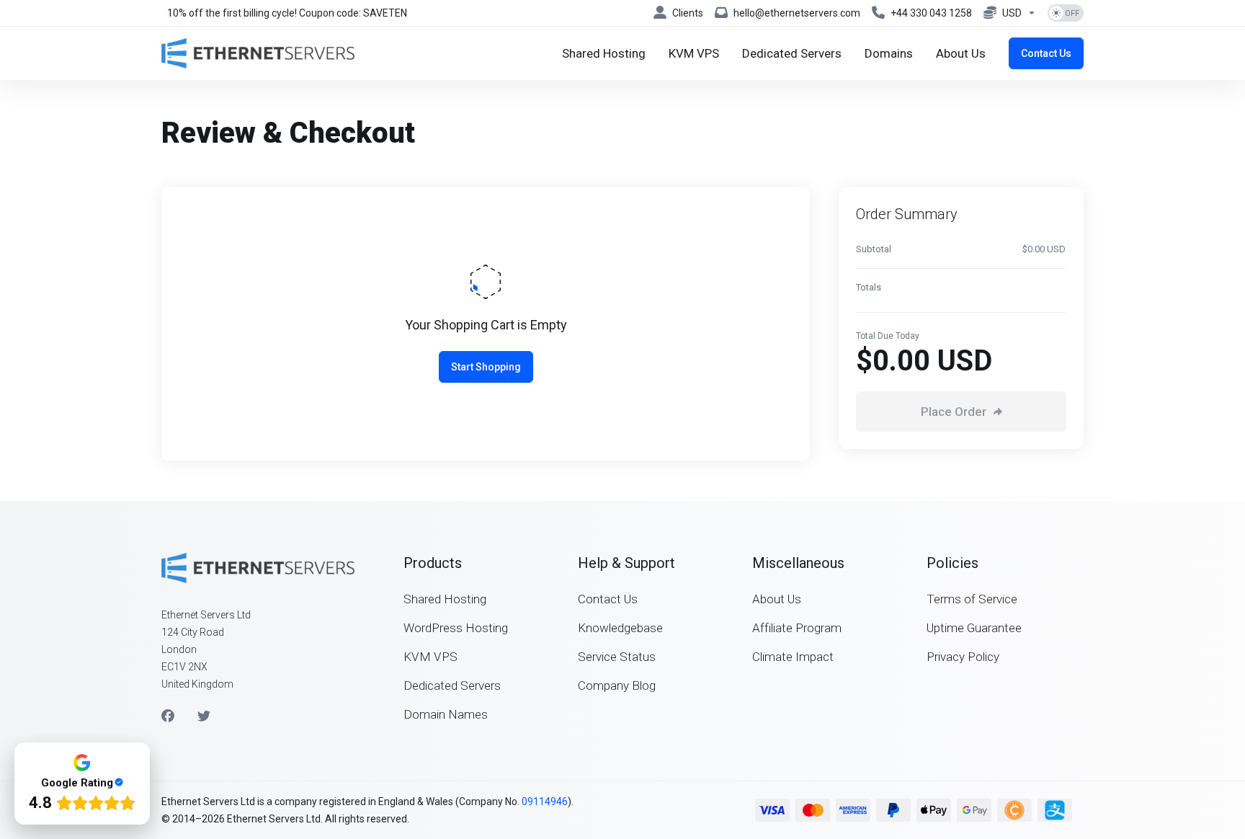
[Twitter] (204, 716)
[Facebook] (168, 716)
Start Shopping (486, 367)
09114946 (545, 801)
